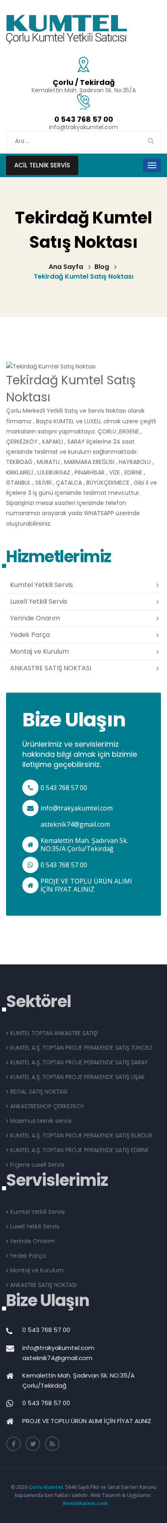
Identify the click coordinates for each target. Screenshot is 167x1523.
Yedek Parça (30, 634)
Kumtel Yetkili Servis (41, 584)
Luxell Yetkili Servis (38, 601)
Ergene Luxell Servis (37, 1165)
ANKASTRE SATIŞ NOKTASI (50, 668)
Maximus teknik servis (41, 1121)
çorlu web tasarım (83, 1503)
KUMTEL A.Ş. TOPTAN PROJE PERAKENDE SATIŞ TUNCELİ (81, 1048)
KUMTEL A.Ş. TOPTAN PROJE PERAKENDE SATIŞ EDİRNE (79, 1150)
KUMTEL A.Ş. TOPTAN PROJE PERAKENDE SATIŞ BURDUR (81, 1135)
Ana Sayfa (66, 266)
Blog (101, 266)
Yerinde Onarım (35, 618)
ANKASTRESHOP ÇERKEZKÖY (47, 1106)
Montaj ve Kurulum (39, 651)
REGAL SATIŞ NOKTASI (38, 1092)
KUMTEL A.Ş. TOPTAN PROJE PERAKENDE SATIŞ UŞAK (77, 1077)
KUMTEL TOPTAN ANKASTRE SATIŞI (54, 1033)
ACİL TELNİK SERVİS (42, 165)
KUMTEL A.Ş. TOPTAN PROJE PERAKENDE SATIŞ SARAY (79, 1062)
